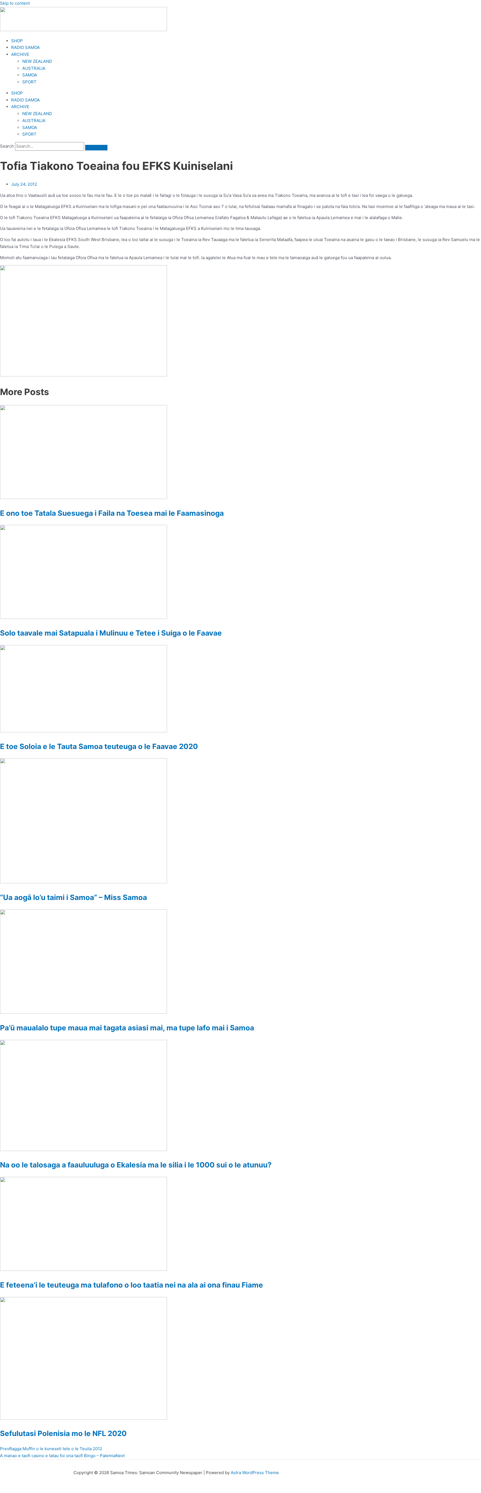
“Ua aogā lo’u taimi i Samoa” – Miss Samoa (73, 897)
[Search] (96, 147)
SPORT (29, 82)
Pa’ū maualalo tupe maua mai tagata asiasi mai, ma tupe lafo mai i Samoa (127, 1027)
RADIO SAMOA (25, 47)
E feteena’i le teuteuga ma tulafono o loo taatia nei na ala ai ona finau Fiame (131, 1285)
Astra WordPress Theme (255, 1472)
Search (7, 146)
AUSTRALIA (33, 68)
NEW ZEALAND (37, 61)
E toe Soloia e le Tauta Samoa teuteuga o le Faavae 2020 (99, 746)
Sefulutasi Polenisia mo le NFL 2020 (63, 1433)
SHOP (17, 40)
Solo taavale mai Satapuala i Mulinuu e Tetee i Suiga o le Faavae (111, 633)
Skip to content (15, 3)
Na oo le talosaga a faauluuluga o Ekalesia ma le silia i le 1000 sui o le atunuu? (136, 1164)
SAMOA (29, 75)
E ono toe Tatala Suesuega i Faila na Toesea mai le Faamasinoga (112, 513)
